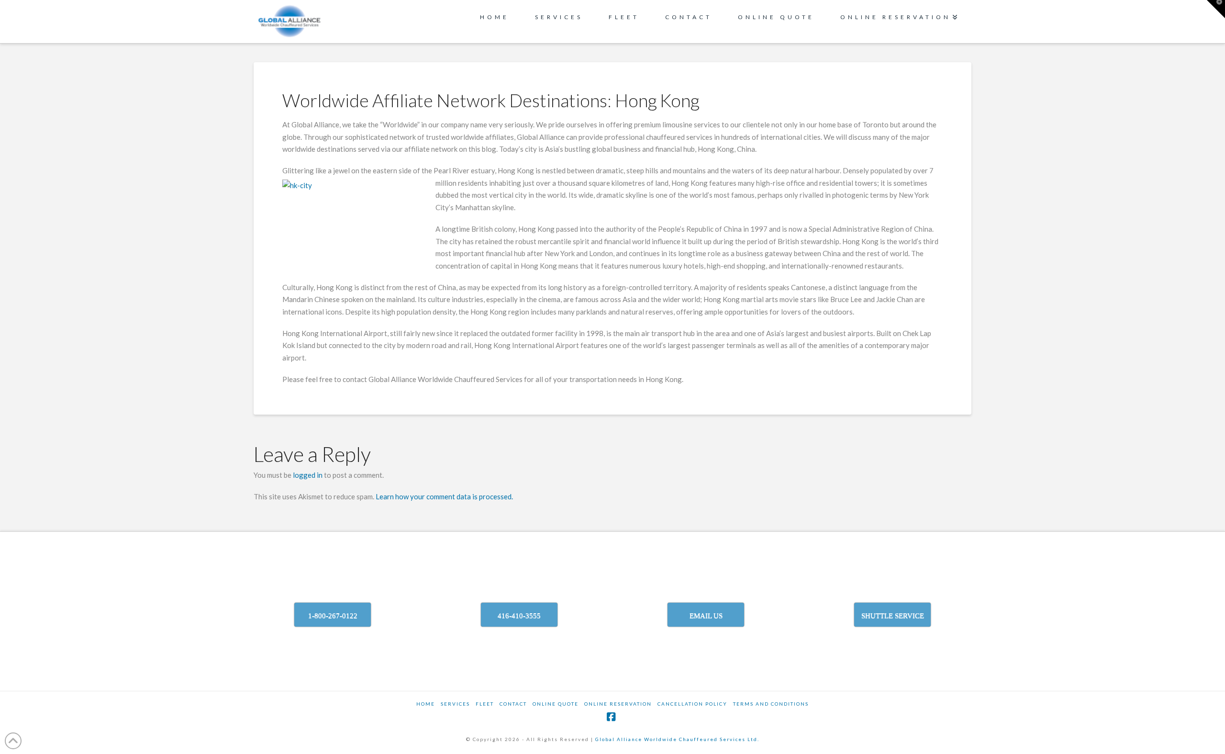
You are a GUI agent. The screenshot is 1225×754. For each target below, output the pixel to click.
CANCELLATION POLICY (692, 704)
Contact (513, 704)
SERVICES (455, 704)
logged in (308, 475)
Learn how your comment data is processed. (444, 496)
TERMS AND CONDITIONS (771, 704)
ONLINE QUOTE (556, 704)
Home (425, 704)
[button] (1216, 9)
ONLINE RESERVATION (618, 704)
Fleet (485, 704)
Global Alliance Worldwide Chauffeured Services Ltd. (677, 739)
